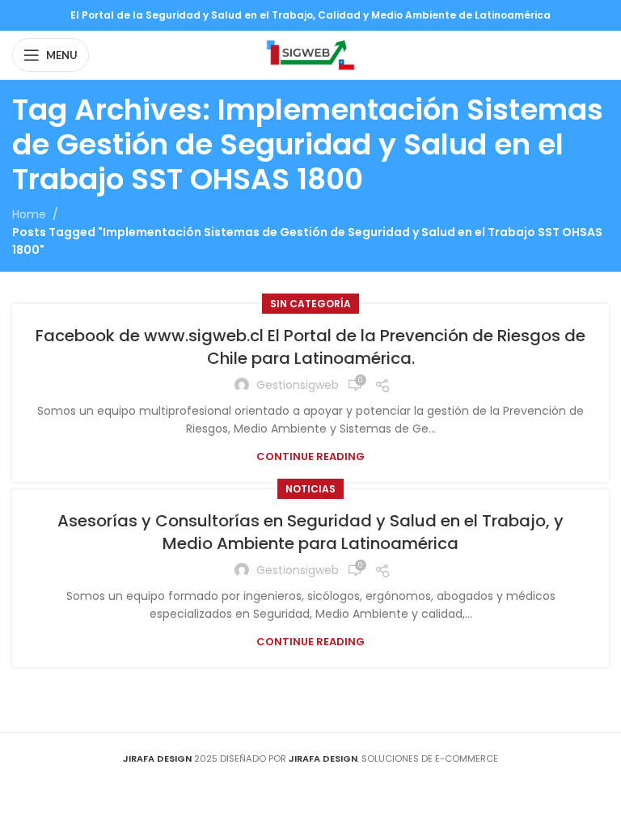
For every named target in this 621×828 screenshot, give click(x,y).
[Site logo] (310, 54)
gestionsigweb (297, 385)
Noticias (310, 489)
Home (29, 214)
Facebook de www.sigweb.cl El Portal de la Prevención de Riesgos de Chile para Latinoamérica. (310, 347)
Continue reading (310, 456)
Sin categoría (310, 303)
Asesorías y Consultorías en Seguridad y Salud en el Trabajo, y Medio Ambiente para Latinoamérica (310, 532)
